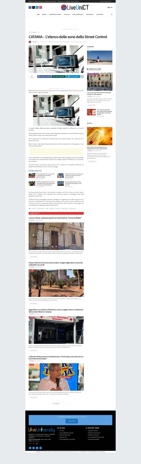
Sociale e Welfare (67, 41)
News (61, 41)
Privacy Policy (102, 451)
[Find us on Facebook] (30, 7)
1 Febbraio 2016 (43, 41)
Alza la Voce (41, 1)
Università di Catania (54, 14)
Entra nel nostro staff (64, 435)
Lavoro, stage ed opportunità (37, 223)
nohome (52, 208)
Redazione (35, 41)
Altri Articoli (56, 403)
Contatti (72, 1)
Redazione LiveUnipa (93, 435)
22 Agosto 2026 (40, 178)
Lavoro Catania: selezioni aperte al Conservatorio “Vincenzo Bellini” (55, 218)
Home (38, 14)
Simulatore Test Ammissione (50, 1)
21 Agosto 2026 (40, 186)
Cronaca (32, 317)
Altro (39, 32)
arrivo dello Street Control (52, 90)
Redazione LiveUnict (93, 430)
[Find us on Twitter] (33, 7)
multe (46, 208)
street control (64, 208)
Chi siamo (61, 430)
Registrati (77, 1)
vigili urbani (72, 208)
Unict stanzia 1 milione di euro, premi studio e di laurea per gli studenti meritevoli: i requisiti (104, 112)
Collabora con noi (61, 1)
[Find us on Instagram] (40, 7)
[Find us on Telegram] (37, 7)
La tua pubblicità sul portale (66, 433)
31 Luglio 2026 (97, 96)
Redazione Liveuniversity (94, 433)
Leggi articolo (34, 256)
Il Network (31, 1)
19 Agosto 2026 (69, 186)
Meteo (89, 128)
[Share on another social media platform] (82, 76)
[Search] (111, 14)
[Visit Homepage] (75, 7)
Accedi (110, 7)
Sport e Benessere (77, 14)
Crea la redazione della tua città (96, 437)
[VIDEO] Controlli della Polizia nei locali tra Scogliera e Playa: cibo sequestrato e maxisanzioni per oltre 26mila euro (45, 183)
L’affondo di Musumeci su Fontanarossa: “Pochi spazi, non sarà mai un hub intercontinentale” (74, 175)
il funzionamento (76, 90)
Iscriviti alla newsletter (93, 439)
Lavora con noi (63, 437)
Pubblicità (68, 1)
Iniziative (36, 1)
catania (34, 208)
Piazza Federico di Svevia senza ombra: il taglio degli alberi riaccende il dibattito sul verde (45, 175)
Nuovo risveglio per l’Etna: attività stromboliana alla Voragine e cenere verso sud (73, 183)
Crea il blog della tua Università (67, 439)
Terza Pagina (89, 14)
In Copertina (99, 14)
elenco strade (40, 208)
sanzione (57, 208)
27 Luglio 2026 (101, 116)
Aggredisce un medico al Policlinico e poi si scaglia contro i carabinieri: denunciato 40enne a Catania (56, 310)
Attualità (66, 14)
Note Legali (32, 443)
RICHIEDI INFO (71, 421)
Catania (44, 14)
